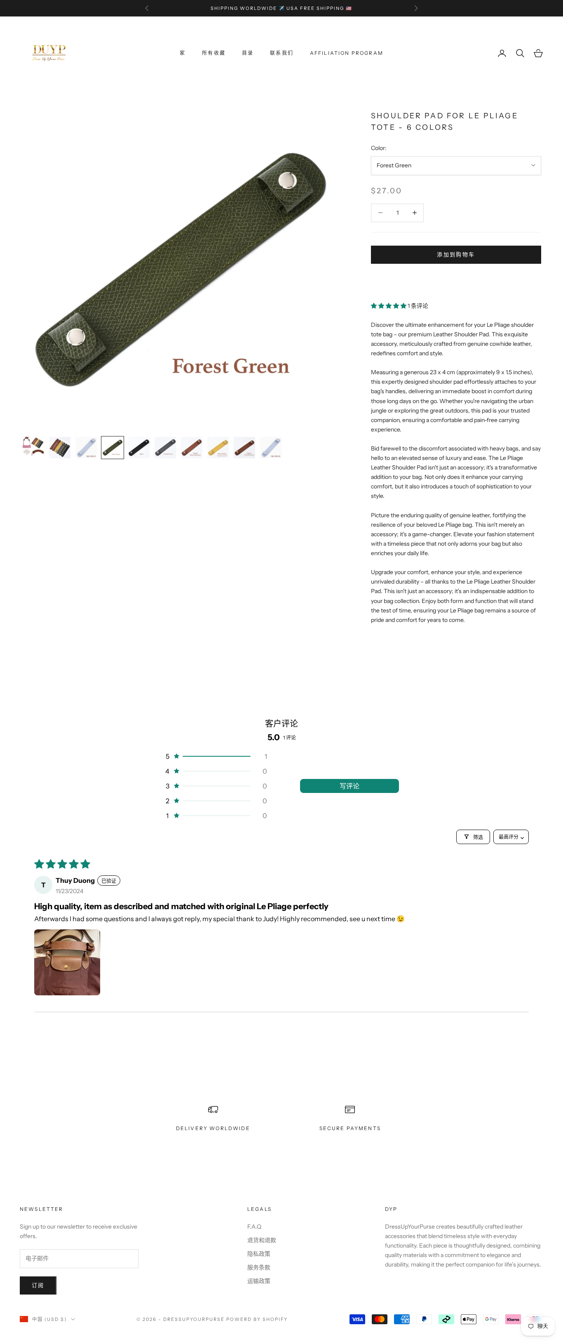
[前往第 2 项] (59, 447)
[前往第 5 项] (138, 447)
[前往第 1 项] (33, 446)
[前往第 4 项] (112, 447)
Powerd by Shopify (257, 1319)
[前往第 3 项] (86, 447)
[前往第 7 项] (191, 447)
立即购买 (456, 279)
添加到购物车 (456, 254)
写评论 (349, 786)
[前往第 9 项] (244, 447)
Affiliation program (346, 53)
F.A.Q (254, 1226)
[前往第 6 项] (165, 447)
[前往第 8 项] (218, 447)
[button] (389, 306)
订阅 (38, 1285)
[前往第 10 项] (270, 447)
